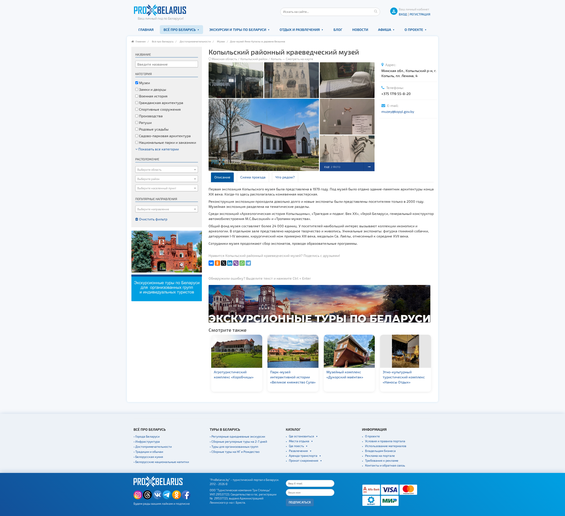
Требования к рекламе (381, 460)
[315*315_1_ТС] (166, 265)
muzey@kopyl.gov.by (397, 111)
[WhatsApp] (242, 263)
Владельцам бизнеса (380, 451)
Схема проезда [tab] (253, 177)
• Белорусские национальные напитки (161, 462)
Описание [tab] (222, 177)
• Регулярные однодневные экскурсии (237, 436)
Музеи (221, 41)
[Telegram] (248, 263)
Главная (146, 29)
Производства (150, 116)
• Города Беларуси (147, 436)
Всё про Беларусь (180, 29)
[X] (223, 263)
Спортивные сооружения (159, 109)
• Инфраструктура (147, 441)
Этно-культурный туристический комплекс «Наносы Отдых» (347, 377)
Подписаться (300, 502)
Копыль (276, 59)
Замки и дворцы (152, 89)
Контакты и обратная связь (385, 465)
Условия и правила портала (385, 441)
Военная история (153, 96)
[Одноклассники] (217, 263)
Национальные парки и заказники (167, 142)
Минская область (224, 59)
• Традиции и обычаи (148, 451)
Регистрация (420, 14)
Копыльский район (253, 59)
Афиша (384, 29)
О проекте (414, 29)
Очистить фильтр (152, 219)
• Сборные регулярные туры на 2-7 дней (238, 441)
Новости (360, 29)
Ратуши (145, 122)
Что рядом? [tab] (285, 177)
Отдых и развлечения (300, 29)
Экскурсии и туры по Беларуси (237, 29)
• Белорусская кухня (148, 457)
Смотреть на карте (299, 59)
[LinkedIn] (229, 263)
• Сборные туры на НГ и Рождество (235, 451)
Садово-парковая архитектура (164, 136)
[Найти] (375, 11)
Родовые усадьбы (153, 129)
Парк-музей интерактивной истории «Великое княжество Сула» (236, 377)
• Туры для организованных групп (234, 446)
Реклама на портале (380, 455)
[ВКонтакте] (211, 263)
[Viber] (236, 263)
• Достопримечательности (153, 446)
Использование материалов (385, 446)
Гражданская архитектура (160, 103)
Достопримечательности (195, 41)
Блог (337, 29)
